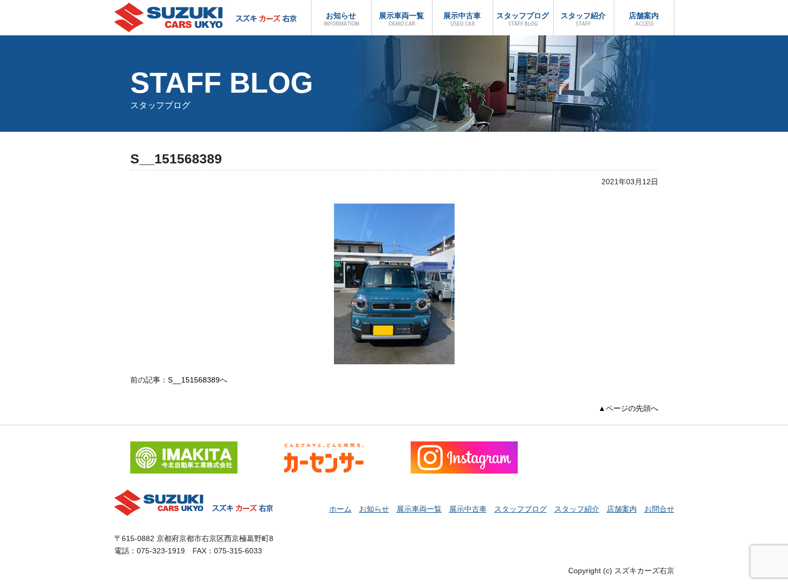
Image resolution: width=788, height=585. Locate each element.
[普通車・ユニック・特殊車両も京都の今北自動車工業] (183, 447)
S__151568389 (194, 380)
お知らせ (341, 15)
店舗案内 (644, 15)
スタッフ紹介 (583, 15)
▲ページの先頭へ (628, 408)
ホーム (340, 509)
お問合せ (659, 509)
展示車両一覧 (401, 15)
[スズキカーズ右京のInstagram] (464, 447)
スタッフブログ (522, 15)
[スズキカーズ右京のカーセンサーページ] (323, 447)
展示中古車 (462, 15)
